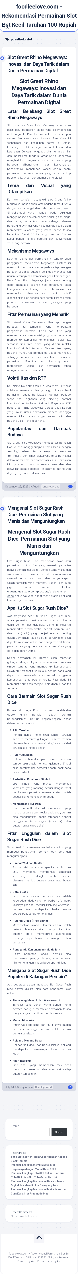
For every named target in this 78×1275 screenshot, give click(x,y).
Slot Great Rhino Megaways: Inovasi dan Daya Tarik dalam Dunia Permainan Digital (38, 64)
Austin (36, 486)
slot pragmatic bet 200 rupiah (27, 616)
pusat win (19, 125)
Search (15, 1126)
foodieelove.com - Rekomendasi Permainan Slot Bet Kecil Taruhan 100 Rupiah (39, 15)
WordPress (37, 1261)
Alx (58, 1261)
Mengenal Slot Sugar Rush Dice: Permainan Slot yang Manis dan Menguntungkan (36, 514)
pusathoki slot (43, 199)
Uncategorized (51, 486)
